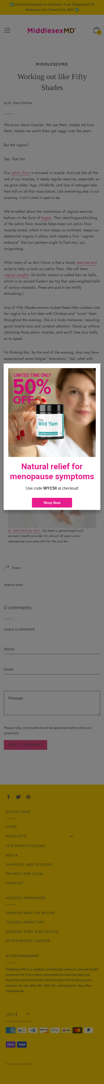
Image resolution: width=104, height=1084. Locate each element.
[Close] (94, 369)
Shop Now (52, 503)
